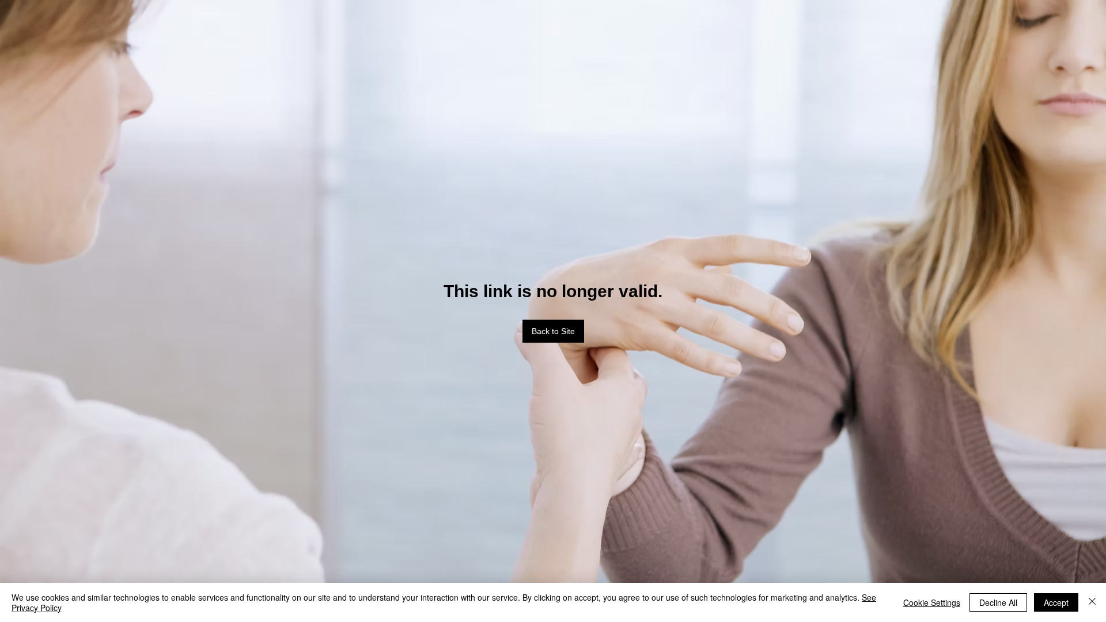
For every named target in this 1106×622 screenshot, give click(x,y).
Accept (1056, 602)
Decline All (998, 602)
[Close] (1092, 602)
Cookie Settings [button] (931, 602)
